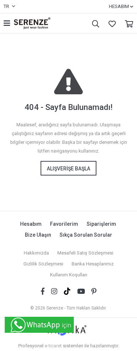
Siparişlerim (101, 224)
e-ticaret (53, 345)
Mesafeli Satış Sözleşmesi (85, 253)
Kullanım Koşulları (68, 274)
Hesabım (31, 224)
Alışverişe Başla (68, 168)
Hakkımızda (36, 253)
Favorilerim (110, 23)
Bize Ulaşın (38, 235)
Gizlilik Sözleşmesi (43, 264)
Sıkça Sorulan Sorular (86, 235)
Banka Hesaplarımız (93, 264)
